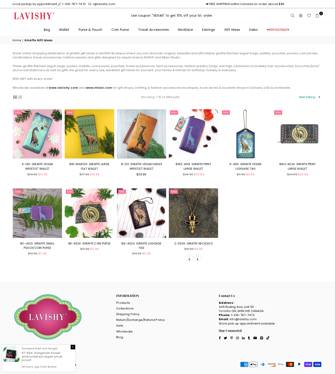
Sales (253, 29)
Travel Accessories (153, 29)
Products (123, 303)
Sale (18, 112)
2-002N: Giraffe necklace (193, 243)
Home (17, 40)
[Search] (293, 15)
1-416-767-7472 (74, 4)
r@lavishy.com (103, 4)
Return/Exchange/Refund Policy (140, 320)
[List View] (20, 97)
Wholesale (124, 331)
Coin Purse (120, 29)
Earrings (208, 29)
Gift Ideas (232, 29)
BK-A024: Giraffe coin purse (89, 243)
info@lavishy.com (243, 319)
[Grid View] (15, 97)
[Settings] (301, 15)
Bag (47, 29)
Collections (125, 308)
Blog (119, 337)
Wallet (64, 29)
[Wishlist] (309, 15)
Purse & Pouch (91, 29)
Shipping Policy (127, 314)
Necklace (185, 29)
